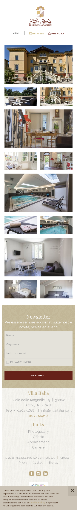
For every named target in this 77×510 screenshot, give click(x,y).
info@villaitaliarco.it (56, 410)
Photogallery (38, 431)
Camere (38, 447)
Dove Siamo (38, 415)
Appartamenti (38, 442)
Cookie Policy (37, 502)
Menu (16, 33)
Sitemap (53, 462)
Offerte (38, 437)
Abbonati (38, 375)
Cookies (38, 462)
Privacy (20, 362)
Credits (64, 457)
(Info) (27, 362)
